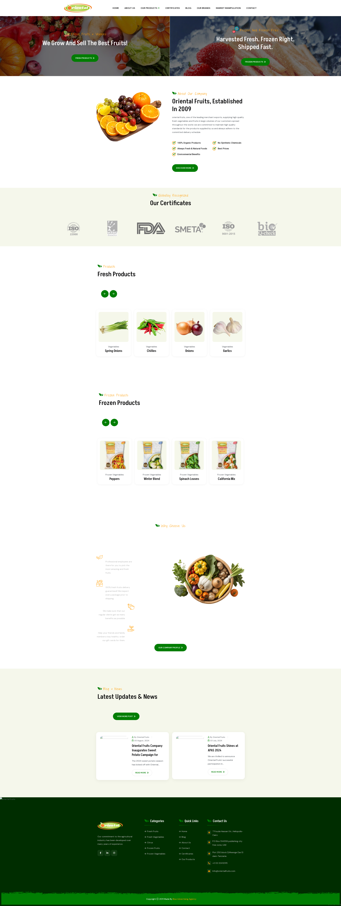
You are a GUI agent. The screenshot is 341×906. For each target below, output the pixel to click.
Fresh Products (83, 58)
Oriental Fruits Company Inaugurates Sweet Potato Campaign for (147, 750)
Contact (251, 8)
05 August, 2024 (141, 740)
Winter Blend (152, 479)
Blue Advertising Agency (184, 899)
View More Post (125, 716)
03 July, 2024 (216, 740)
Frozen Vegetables (114, 474)
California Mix (226, 479)
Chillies (151, 351)
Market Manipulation (228, 8)
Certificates (172, 8)
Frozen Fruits (153, 848)
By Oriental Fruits (141, 737)
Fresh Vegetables (155, 837)
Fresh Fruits (152, 831)
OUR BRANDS (203, 8)
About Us (129, 8)
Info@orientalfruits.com (223, 871)
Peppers (114, 479)
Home (116, 8)
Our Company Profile (169, 647)
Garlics (227, 351)
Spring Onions (113, 351)
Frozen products (254, 62)
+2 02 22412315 (220, 863)
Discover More (183, 168)
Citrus (150, 842)
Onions (189, 351)
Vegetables (113, 346)
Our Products (188, 859)
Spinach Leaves (189, 479)
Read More (140, 772)
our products (149, 8)
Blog (188, 8)
